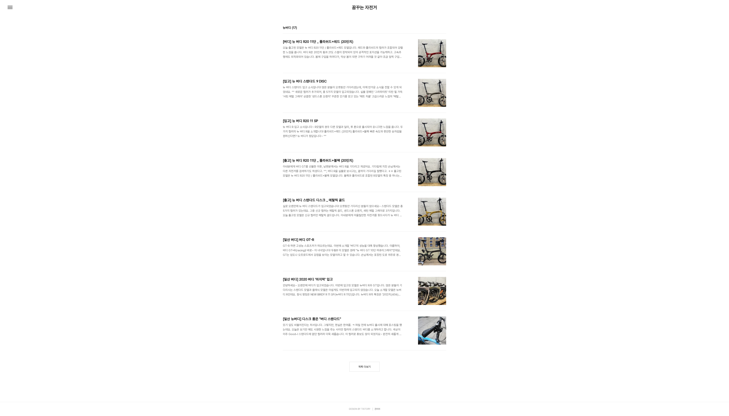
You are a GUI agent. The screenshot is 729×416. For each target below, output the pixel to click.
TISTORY (365, 409)
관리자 (377, 409)
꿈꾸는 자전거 (364, 7)
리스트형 (444, 28)
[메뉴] (10, 7)
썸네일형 (438, 28)
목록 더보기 (364, 366)
